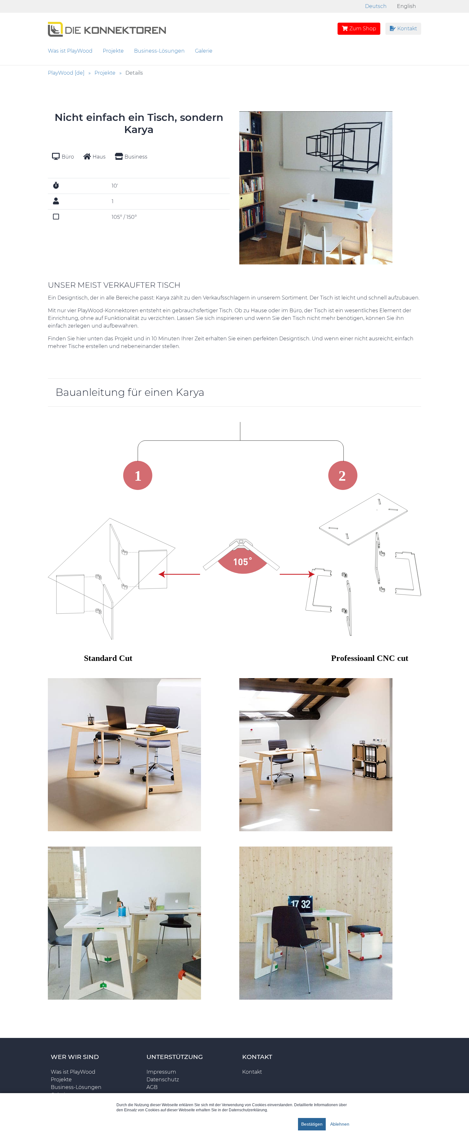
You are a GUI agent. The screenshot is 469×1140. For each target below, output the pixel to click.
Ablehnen (339, 1124)
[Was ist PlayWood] (107, 28)
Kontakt (406, 29)
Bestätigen (312, 1124)
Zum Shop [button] (362, 29)
